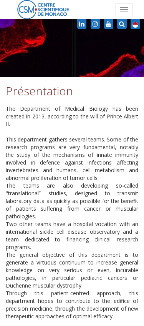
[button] (135, 24)
